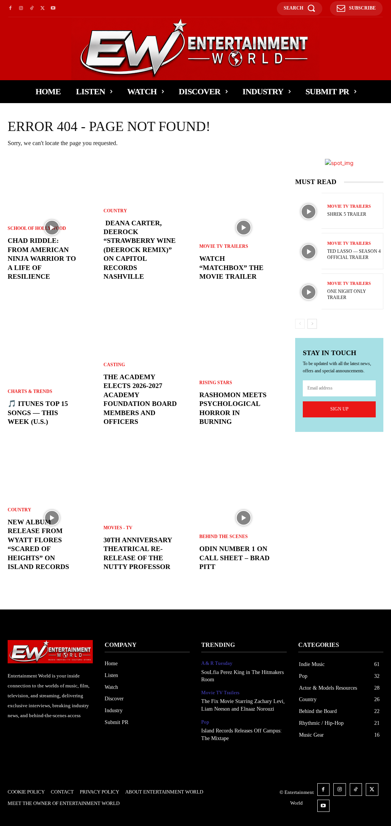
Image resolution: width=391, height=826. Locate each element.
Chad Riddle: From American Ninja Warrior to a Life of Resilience (42, 258)
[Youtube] (53, 8)
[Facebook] (10, 8)
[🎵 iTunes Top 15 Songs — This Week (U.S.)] (52, 372)
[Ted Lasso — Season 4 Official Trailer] (308, 251)
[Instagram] (21, 8)
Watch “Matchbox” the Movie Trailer (231, 267)
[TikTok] (31, 8)
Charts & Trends (30, 391)
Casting (114, 364)
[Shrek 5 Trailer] (308, 211)
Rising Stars (215, 382)
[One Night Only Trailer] (308, 292)
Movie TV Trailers (223, 246)
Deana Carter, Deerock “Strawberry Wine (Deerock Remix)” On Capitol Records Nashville (139, 249)
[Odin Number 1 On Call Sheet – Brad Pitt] (243, 518)
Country (19, 510)
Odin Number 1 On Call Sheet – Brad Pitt (234, 558)
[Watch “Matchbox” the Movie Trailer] (243, 227)
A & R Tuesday (217, 663)
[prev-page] (300, 324)
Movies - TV (117, 527)
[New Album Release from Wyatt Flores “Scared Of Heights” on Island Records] (52, 518)
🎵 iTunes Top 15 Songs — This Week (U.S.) (38, 412)
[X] (42, 8)
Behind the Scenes (223, 536)
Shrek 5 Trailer (346, 214)
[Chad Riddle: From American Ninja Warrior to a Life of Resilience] (52, 227)
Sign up (339, 409)
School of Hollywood (37, 228)
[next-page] (312, 324)
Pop (205, 722)
